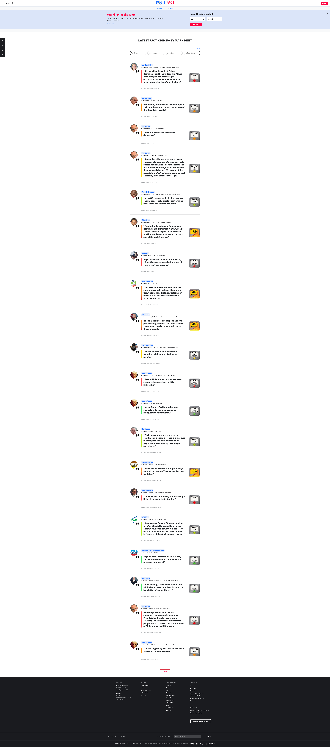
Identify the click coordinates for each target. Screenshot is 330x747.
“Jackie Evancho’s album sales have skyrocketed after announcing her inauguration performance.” (160, 410)
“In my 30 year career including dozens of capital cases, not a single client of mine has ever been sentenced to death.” (163, 201)
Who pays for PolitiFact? (197, 693)
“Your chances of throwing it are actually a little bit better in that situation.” (164, 497)
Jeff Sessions (147, 98)
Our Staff (193, 688)
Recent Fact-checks (196, 713)
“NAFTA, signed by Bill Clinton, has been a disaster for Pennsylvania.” (163, 650)
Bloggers (145, 253)
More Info (110, 24)
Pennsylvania (169, 702)
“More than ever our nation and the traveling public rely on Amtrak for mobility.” (160, 354)
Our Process (193, 686)
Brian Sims (146, 220)
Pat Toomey (146, 126)
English (159, 8)
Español (170, 8)
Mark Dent (146, 88)
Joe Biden (143, 695)
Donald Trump (147, 373)
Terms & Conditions (119, 743)
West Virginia (169, 707)
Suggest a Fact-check (200, 721)
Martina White (147, 65)
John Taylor (146, 578)
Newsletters (193, 700)
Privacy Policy (130, 743)
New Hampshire (170, 695)
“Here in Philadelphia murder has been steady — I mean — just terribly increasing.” (162, 382)
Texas (167, 705)
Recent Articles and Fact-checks (199, 710)
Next (165, 671)
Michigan (168, 693)
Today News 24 (147, 462)
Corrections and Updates (197, 698)
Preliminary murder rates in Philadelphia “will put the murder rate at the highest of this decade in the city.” (164, 107)
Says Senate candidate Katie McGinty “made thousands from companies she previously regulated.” (162, 559)
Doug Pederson (147, 490)
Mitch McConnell (146, 690)
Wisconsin (168, 710)
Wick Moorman (147, 345)
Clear (198, 48)
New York (168, 697)
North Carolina (170, 700)
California (168, 685)
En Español (193, 691)
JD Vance (143, 688)
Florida (168, 688)
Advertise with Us (195, 696)
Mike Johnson (144, 693)
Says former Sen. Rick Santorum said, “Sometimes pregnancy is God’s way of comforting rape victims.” (162, 262)
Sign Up (208, 736)
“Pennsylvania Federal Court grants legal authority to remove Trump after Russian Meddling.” (163, 471)
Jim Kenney (146, 429)
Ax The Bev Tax (147, 281)
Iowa (167, 690)
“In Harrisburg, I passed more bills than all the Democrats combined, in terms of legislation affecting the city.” (163, 587)
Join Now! (196, 25)
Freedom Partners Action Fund (153, 550)
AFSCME (145, 517)
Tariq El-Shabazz (148, 192)
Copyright (138, 743)
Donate (324, 3)
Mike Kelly (145, 315)
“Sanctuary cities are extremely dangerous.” (159, 133)
